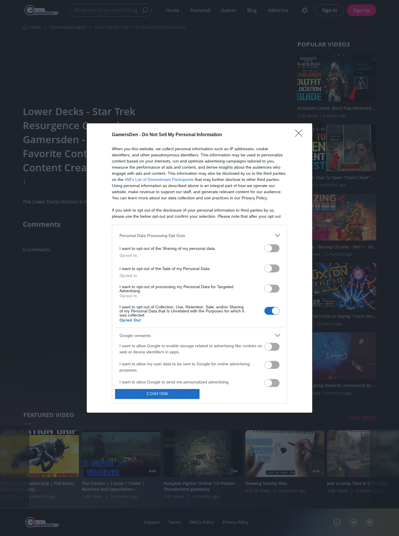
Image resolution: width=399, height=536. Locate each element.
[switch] (272, 248)
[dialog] (199, 268)
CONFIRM (157, 394)
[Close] (300, 135)
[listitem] (199, 235)
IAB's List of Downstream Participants (159, 179)
